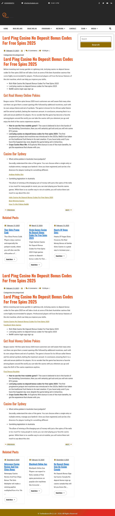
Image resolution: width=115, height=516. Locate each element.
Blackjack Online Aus (38, 464)
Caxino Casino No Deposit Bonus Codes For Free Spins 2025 (26, 322)
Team (83, 28)
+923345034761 (7, 3)
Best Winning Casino (16, 201)
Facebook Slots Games (12, 325)
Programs (46, 28)
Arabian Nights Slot (16, 175)
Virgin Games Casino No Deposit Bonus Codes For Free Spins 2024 (38, 234)
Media (93, 28)
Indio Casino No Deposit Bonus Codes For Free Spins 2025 (31, 198)
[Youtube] (106, 3)
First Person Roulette (11, 372)
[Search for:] (95, 39)
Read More (8, 258)
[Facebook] (98, 3)
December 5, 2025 (13, 460)
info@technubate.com (29, 3)
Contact (72, 28)
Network (59, 28)
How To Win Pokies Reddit (19, 204)
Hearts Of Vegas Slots (61, 231)
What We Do (32, 28)
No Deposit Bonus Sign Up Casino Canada (61, 466)
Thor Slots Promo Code (11, 231)
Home (6, 28)
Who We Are (17, 28)
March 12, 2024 (37, 225)
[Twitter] (102, 3)
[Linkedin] (110, 3)
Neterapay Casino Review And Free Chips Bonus (11, 466)
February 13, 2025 (12, 51)
